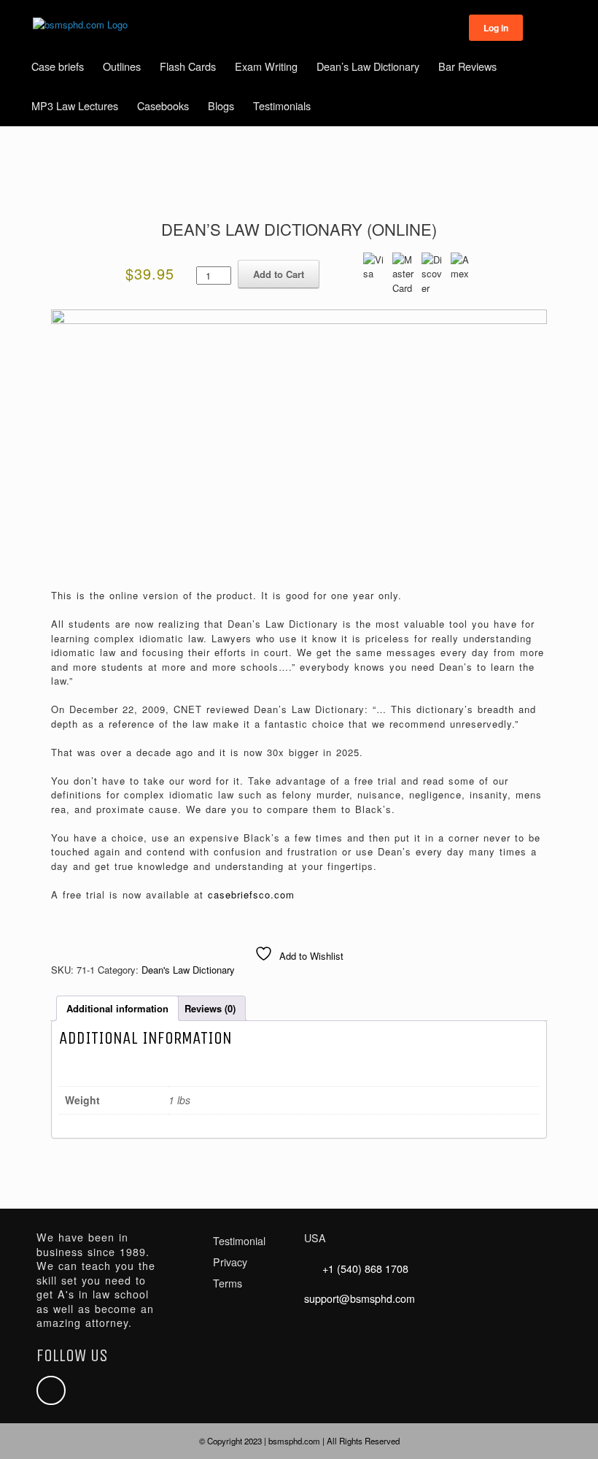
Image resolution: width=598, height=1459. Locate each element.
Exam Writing (266, 66)
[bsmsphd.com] (80, 25)
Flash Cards (188, 66)
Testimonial (239, 1240)
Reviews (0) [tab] (210, 1008)
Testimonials (282, 105)
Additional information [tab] (117, 1008)
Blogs (221, 105)
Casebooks (163, 105)
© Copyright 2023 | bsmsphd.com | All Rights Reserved (299, 1441)
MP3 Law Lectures (74, 105)
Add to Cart (278, 274)
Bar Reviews (467, 66)
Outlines (122, 66)
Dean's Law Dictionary (188, 970)
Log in (496, 27)
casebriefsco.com (251, 894)
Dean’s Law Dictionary (368, 66)
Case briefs (57, 66)
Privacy (230, 1262)
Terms (227, 1283)
